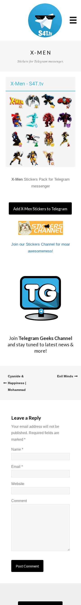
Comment (19, 501)
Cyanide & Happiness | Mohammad (17, 383)
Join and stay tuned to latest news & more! (41, 344)
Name (17, 449)
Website (17, 484)
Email (17, 467)
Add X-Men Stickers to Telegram (40, 208)
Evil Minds (65, 376)
